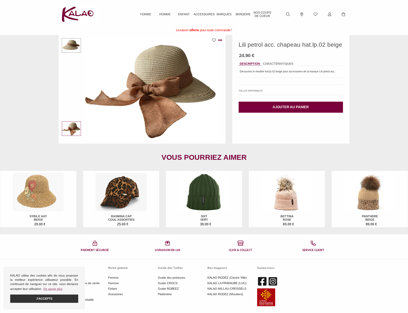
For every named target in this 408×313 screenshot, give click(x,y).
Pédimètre (165, 294)
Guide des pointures (171, 277)
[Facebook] (262, 281)
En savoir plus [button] (53, 289)
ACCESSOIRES (204, 14)
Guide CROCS (167, 283)
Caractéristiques (278, 63)
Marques (224, 14)
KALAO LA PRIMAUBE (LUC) (226, 283)
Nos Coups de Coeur (262, 14)
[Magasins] (301, 14)
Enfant (184, 14)
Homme (165, 14)
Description (250, 63)
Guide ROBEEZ (168, 288)
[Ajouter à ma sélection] (215, 40)
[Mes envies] (315, 14)
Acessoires (115, 294)
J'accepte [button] (44, 298)
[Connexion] (329, 14)
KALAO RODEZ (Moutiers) (225, 294)
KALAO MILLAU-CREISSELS (226, 288)
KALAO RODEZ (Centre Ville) (227, 277)
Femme (145, 14)
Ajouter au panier (291, 107)
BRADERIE (243, 14)
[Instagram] (273, 281)
